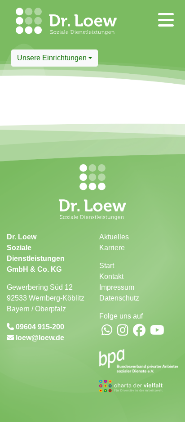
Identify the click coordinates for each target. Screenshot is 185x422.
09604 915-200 (39, 327)
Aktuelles (114, 237)
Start (106, 265)
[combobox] (54, 58)
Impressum (116, 287)
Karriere (112, 247)
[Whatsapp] (107, 331)
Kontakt (111, 276)
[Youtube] (157, 331)
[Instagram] (122, 331)
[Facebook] (139, 331)
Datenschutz (119, 298)
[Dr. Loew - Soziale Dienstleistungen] (19, 24)
